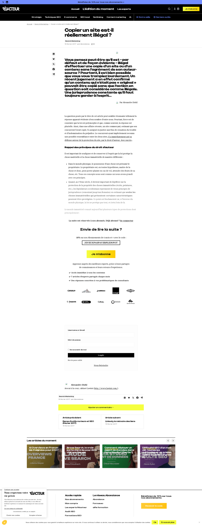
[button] (169, 9)
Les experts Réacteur (76, 507)
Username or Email (76, 330)
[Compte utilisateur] (174, 9)
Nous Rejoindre (101, 365)
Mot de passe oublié (75, 360)
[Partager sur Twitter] (53, 64)
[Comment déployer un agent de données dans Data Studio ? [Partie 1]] (120, 456)
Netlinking (98, 17)
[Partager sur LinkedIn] (53, 53)
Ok (155, 522)
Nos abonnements (74, 499)
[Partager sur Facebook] (53, 69)
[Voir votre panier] (178, 9)
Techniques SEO (53, 17)
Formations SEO (73, 515)
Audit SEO (70, 511)
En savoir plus (167, 522)
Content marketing (116, 17)
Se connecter (126, 221)
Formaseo (98, 503)
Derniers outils (163, 17)
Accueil (29, 24)
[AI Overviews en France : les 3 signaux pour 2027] (44, 456)
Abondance (98, 499)
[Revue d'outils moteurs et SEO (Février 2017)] (79, 422)
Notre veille (144, 17)
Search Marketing (41, 24)
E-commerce (70, 17)
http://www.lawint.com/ (106, 388)
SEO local (85, 17)
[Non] (199, 522)
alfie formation (100, 507)
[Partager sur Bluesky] (53, 59)
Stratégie (36, 17)
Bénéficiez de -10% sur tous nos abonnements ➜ (101, 2)
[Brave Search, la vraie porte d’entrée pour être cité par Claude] (82, 456)
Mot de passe (74, 340)
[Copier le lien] (53, 74)
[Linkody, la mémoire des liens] (122, 422)
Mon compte (71, 503)
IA (130, 17)
